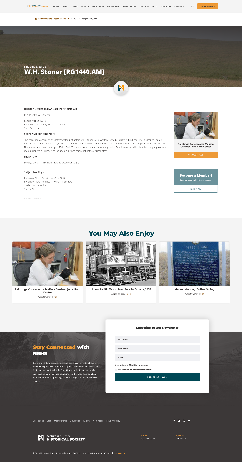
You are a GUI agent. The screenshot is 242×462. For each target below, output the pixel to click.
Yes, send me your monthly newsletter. (135, 370)
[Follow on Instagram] (179, 421)
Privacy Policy (113, 421)
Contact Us (181, 438)
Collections (38, 421)
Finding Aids (35, 66)
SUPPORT (180, 436)
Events (86, 421)
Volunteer (98, 421)
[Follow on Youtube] (189, 421)
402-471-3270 (148, 438)
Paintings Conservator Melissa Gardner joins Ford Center (196, 145)
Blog (55, 297)
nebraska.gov (119, 453)
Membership (60, 421)
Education (75, 421)
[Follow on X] (184, 421)
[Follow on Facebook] (174, 421)
